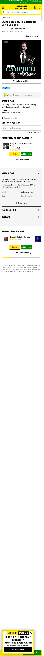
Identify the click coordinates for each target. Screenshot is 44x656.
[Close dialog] (31, 633)
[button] (7, 7)
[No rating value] (6, 29)
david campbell (10, 24)
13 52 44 (23, 3)
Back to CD (7, 18)
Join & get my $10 (18, 650)
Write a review (20, 29)
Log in (10, 95)
